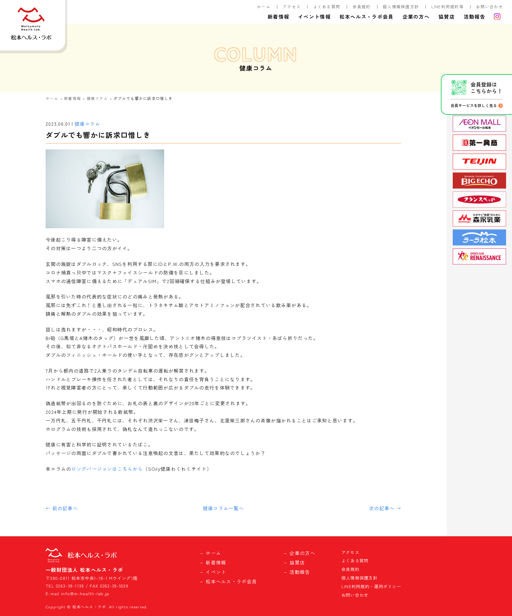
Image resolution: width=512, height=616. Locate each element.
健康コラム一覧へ (223, 508)
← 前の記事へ (62, 508)
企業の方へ (416, 16)
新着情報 (278, 16)
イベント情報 (314, 16)
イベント (216, 571)
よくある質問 (326, 6)
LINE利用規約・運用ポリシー (371, 586)
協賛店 (447, 16)
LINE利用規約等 (447, 6)
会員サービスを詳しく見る (474, 105)
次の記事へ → (385, 508)
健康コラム (97, 98)
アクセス (292, 6)
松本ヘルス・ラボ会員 (367, 16)
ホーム (264, 6)
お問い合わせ (489, 6)
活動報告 (474, 16)
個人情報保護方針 (401, 6)
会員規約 (362, 6)
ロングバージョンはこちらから (107, 468)
